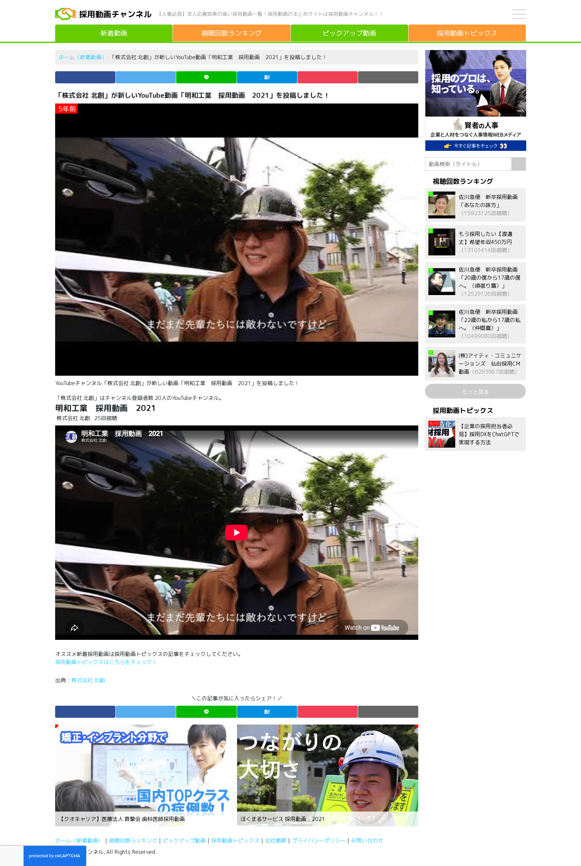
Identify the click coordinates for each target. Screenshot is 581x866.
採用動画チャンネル (115, 14)
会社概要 (275, 840)
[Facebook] (85, 77)
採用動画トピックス (235, 840)
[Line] (206, 77)
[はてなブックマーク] (267, 77)
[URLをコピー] (388, 77)
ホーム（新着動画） (83, 57)
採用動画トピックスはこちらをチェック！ (107, 662)
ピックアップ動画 (184, 840)
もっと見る (475, 392)
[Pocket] (328, 77)
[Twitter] (146, 77)
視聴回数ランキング (133, 840)
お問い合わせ (367, 840)
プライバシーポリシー (319, 840)
